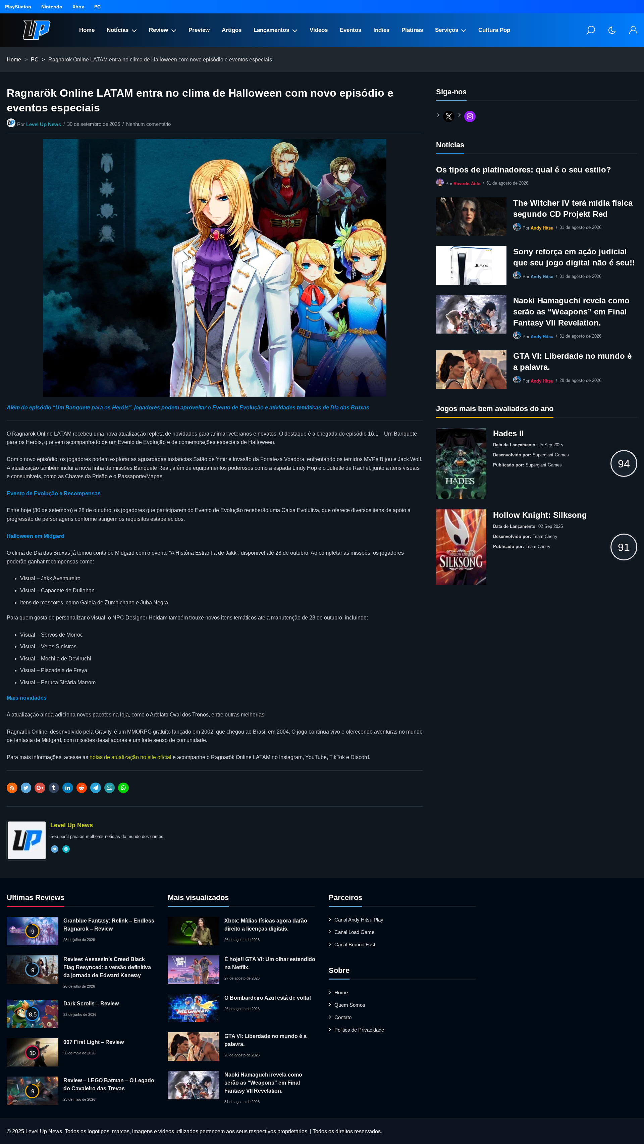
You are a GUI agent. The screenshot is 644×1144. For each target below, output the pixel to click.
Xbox (78, 6)
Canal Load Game (354, 932)
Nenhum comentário (148, 124)
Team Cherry (545, 536)
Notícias (117, 30)
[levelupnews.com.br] (36, 30)
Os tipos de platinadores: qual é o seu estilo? (523, 169)
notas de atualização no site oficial (130, 757)
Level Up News (43, 124)
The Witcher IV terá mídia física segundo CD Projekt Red (573, 208)
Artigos (231, 30)
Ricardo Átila (466, 183)
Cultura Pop (494, 30)
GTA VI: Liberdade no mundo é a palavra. (572, 361)
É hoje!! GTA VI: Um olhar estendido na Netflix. (269, 963)
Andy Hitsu (542, 228)
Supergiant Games (551, 454)
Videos (319, 30)
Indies (381, 30)
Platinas (412, 30)
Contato (343, 1017)
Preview (199, 30)
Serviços (446, 30)
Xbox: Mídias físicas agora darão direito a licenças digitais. (265, 925)
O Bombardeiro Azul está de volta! (267, 998)
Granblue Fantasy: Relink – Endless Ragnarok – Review (108, 925)
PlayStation (18, 6)
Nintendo (51, 6)
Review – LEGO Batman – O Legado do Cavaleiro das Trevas (108, 1084)
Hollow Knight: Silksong (540, 514)
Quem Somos (349, 1005)
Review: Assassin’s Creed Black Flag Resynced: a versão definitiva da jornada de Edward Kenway (107, 967)
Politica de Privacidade (359, 1030)
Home (87, 30)
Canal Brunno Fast (354, 944)
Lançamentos (271, 30)
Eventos (350, 30)
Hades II (508, 433)
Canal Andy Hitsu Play (358, 920)
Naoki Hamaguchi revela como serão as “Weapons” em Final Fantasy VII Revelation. (571, 311)
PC (97, 6)
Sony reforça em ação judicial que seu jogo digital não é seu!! (574, 257)
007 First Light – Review (93, 1042)
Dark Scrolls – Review (91, 1003)
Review (158, 30)
